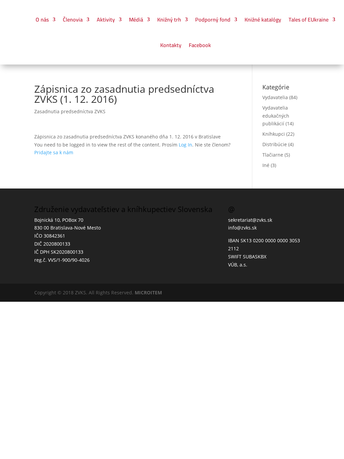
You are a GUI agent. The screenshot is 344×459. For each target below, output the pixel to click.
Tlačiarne (272, 155)
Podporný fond (212, 19)
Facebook (200, 45)
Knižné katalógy (263, 19)
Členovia (73, 19)
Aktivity (106, 19)
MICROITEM (148, 292)
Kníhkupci (273, 134)
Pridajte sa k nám (53, 152)
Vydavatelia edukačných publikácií (275, 116)
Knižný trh (169, 19)
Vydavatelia (275, 97)
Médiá (136, 19)
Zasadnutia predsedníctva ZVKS (69, 111)
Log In (185, 144)
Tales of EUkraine (309, 19)
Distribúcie (274, 144)
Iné (265, 165)
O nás (42, 19)
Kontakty (170, 45)
